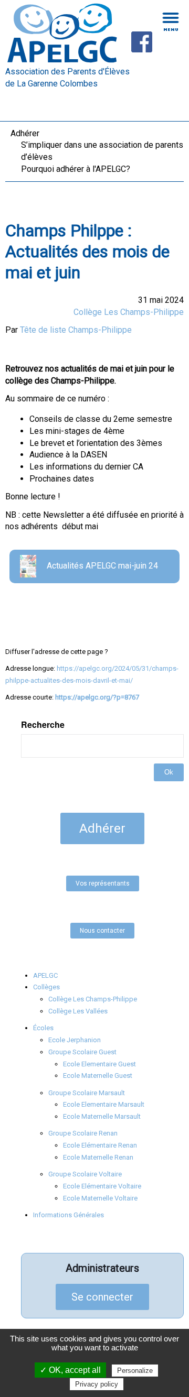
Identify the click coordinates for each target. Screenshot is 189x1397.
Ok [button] (168, 772)
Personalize (135, 1370)
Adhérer (24, 133)
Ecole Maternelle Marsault (102, 1116)
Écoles (43, 1028)
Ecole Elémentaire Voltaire (102, 1186)
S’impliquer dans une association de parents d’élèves (102, 151)
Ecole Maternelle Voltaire (100, 1198)
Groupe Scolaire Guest (82, 1052)
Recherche (43, 724)
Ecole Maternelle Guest (97, 1075)
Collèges (46, 987)
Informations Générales (68, 1215)
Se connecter (102, 1297)
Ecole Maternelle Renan (98, 1157)
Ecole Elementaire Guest (99, 1064)
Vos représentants (103, 883)
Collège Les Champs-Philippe (129, 312)
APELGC (45, 975)
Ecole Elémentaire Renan (100, 1145)
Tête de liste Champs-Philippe (76, 330)
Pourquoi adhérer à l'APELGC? (75, 169)
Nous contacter (102, 930)
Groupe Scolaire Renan (83, 1133)
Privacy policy (96, 1384)
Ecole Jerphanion (74, 1040)
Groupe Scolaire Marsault (86, 1093)
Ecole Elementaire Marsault (103, 1104)
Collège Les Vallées (78, 1011)
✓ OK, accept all (70, 1370)
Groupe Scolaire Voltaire (85, 1174)
